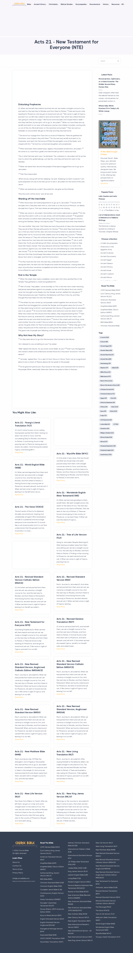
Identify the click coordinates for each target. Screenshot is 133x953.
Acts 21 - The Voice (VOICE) (29, 507)
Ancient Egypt (106, 260)
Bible (29, 4)
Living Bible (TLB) (74, 878)
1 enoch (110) (105, 337)
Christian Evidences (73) (108, 394)
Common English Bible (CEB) (51, 886)
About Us (16, 862)
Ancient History (40, 4)
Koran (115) (114, 411)
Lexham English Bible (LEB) (78, 875)
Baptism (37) (104, 367)
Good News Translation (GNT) (51, 942)
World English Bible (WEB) (105, 924)
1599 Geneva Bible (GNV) (110, 290)
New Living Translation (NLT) (106, 846)
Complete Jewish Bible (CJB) (51, 890)
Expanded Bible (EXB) (48, 935)
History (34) (104, 407)
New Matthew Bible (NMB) (105, 850)
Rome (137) (104, 441)
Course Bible (24, 850)
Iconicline (20, 881)
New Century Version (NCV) (78, 917)
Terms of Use (17, 869)
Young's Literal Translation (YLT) (108, 937)
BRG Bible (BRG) (107, 322)
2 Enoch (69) (104, 341)
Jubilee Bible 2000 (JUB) (77, 868)
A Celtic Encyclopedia (109, 243)
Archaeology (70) (106, 363)
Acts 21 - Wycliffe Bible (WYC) (72, 453)
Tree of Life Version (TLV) (105, 914)
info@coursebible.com (21, 878)
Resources (116, 4)
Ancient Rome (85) (106, 359)
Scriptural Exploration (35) (108, 446)
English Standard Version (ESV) (52, 919)
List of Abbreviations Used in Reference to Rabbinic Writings (109, 217)
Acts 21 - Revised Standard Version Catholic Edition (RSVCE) (29, 580)
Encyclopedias (81, 4)
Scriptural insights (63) (107, 450)
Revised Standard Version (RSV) (108, 897)
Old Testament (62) (106, 420)
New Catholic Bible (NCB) (77, 914)
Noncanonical (95, 4)
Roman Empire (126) (106, 437)
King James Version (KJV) (78, 871)
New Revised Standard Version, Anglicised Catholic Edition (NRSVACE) (108, 875)
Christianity (53, 4)
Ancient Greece (107, 263)
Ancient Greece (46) (106, 350)
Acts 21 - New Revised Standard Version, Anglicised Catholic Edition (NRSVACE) (30, 667)
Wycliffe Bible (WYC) (103, 933)
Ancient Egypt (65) (106, 346)
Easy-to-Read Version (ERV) (50, 915)
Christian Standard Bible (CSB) (52, 883)
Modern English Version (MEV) (79, 882)
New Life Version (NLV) (104, 843)
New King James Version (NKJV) (80, 940)
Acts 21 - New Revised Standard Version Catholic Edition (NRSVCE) (70, 664)
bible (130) (115, 367)
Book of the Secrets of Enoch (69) (110, 385)
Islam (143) (115, 407)
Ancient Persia (106, 277)
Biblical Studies (67, 4)
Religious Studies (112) (107, 433)
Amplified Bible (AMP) (109, 306)
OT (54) (116, 424)
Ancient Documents (108, 256)
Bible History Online (29, 881)
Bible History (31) (105, 372)
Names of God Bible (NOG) (78, 892)
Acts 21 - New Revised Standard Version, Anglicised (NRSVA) (71, 709)
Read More (19, 452)
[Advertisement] (66, 22)
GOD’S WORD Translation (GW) (52, 938)
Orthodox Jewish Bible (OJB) (106, 887)
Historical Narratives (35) (108, 402)
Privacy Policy (17, 873)
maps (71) (104, 415)
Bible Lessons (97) (106, 376)
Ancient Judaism (107, 274)
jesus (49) (103, 411)
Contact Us (16, 866)
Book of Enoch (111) (106, 381)
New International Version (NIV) (80, 937)
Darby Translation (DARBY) (50, 899)
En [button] (123, 4)
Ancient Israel (106, 270)
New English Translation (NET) (79, 921)
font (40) (113, 398)
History (106, 4)
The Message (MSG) (103, 907)
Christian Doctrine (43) (107, 389)
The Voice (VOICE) (102, 910)
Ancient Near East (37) (107, 354)
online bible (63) (105, 424)
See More (104, 183)
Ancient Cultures (107, 253)
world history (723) (106, 454)
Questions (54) (105, 428)
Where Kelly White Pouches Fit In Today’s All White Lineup (109, 108)
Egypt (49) (104, 398)
